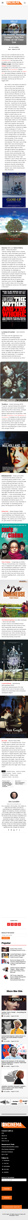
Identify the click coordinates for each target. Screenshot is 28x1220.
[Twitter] (19, 829)
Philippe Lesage (14, 775)
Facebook (6, 1160)
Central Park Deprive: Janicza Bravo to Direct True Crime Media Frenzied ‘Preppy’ (18, 955)
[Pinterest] (16, 829)
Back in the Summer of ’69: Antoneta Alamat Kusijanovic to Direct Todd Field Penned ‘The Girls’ (18, 962)
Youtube (6, 1169)
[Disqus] (14, 855)
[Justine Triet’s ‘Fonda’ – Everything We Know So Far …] (5, 949)
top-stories (15, 777)
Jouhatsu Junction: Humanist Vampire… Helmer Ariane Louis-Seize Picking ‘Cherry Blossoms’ (18, 970)
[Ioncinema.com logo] (14, 2)
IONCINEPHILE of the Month (14, 29)
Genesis (19, 773)
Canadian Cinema (10, 771)
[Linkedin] (14, 829)
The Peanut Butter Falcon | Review (20, 783)
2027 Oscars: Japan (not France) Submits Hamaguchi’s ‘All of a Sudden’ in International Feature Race (18, 978)
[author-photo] (3, 1016)
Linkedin (6, 1172)
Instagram (7, 1166)
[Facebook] (8, 829)
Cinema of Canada (20, 771)
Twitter (6, 1163)
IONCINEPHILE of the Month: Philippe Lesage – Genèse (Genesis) (7, 784)
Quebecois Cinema (6, 777)
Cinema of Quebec (6, 773)
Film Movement (13, 69)
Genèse (14, 773)
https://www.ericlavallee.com (14, 804)
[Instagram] (11, 829)
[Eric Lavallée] (14, 795)
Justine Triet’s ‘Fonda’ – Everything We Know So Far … (18, 949)
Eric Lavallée (15, 47)
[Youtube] (3, 1169)
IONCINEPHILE (6, 60)
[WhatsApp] (19, 924)
